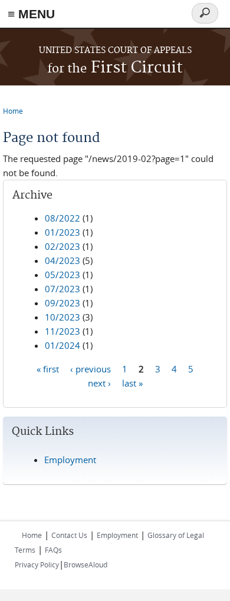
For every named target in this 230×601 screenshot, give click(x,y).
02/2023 (62, 246)
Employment (70, 459)
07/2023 (62, 289)
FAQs (53, 549)
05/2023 (62, 274)
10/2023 (62, 317)
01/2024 (62, 345)
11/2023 (62, 331)
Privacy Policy (37, 564)
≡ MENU (31, 14)
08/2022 (62, 218)
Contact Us (69, 535)
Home (13, 110)
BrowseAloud (85, 564)
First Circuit (115, 68)
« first (48, 368)
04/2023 (62, 260)
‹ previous (90, 368)
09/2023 (62, 303)
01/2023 (62, 232)
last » (132, 382)
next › (99, 382)
